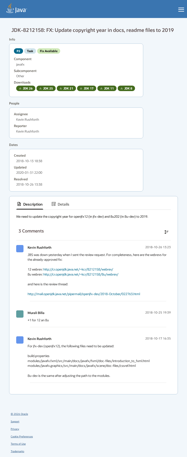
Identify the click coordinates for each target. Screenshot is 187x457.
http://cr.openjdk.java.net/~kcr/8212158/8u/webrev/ (80, 274)
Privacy (15, 429)
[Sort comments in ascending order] (166, 232)
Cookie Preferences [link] (22, 436)
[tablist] (93, 204)
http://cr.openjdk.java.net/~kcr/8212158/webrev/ (78, 269)
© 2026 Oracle (19, 414)
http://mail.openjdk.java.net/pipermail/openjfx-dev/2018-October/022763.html (84, 294)
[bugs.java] (17, 8)
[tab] (30, 204)
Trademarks (17, 451)
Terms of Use (18, 443)
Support (15, 421)
